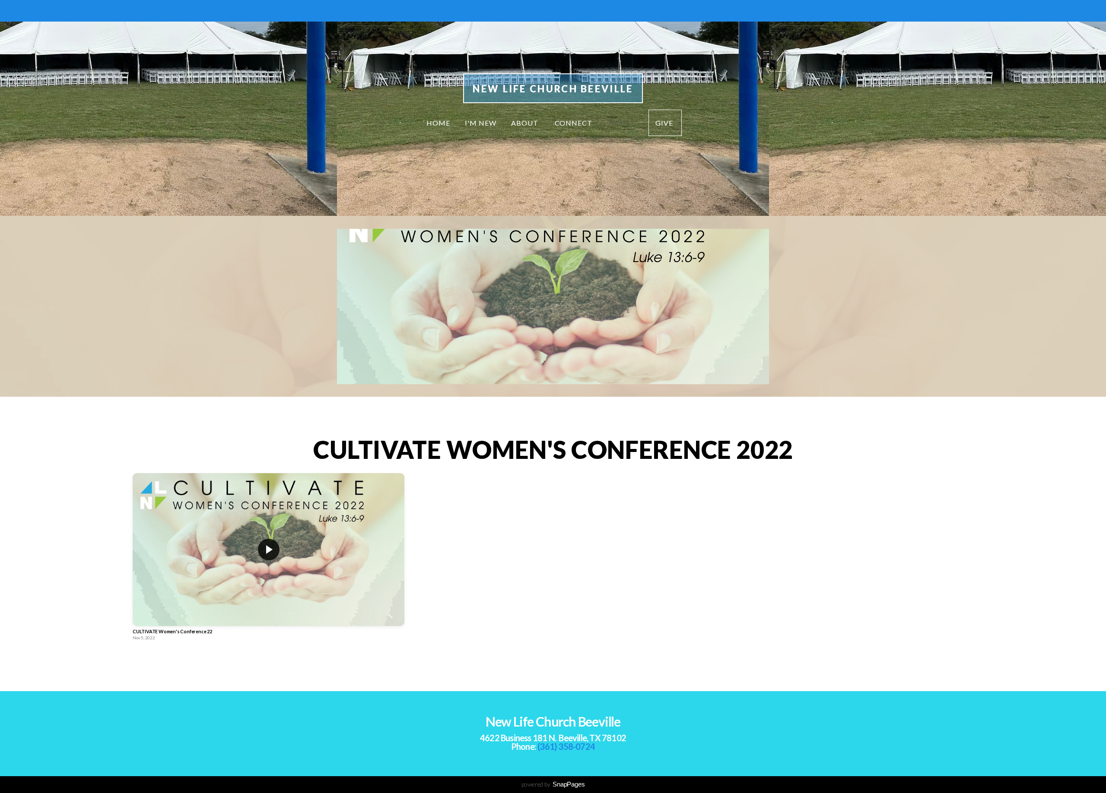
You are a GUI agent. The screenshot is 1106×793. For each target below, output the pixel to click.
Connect (574, 123)
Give (665, 123)
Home (438, 123)
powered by (553, 784)
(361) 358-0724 (566, 746)
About (525, 123)
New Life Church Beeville (553, 89)
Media (621, 123)
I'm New (480, 123)
